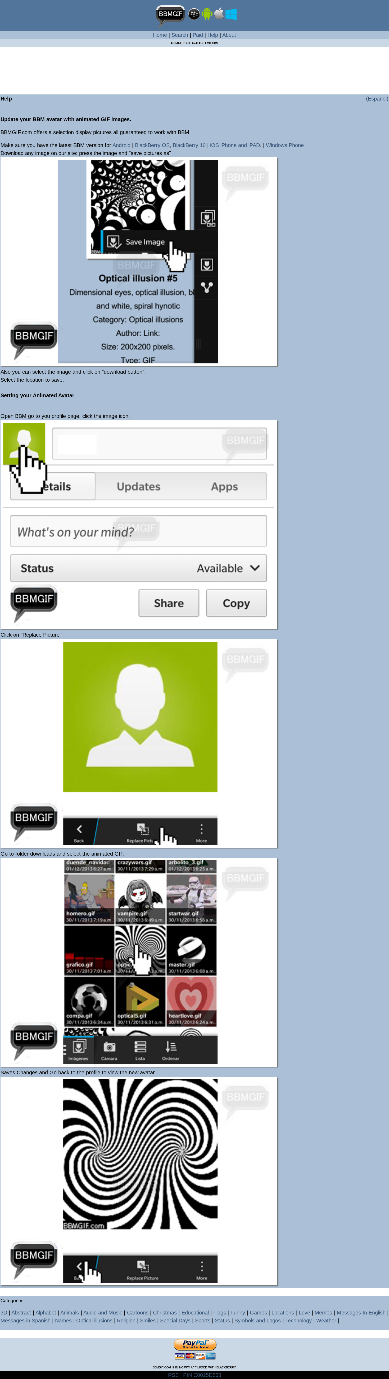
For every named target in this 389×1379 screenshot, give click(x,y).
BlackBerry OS (152, 145)
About (229, 35)
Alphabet (45, 1313)
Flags (219, 1313)
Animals (69, 1313)
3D (4, 1313)
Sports (202, 1320)
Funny (237, 1313)
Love (304, 1313)
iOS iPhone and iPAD (235, 145)
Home (160, 35)
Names (63, 1320)
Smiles (148, 1320)
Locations (283, 1313)
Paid (198, 35)
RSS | (175, 1375)
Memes (323, 1313)
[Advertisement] (194, 67)
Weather (326, 1320)
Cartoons (137, 1313)
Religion (126, 1320)
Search (179, 35)
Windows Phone (285, 145)
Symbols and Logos (257, 1320)
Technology (298, 1320)
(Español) (377, 99)
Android (122, 145)
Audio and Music (102, 1313)
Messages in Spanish (26, 1320)
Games (258, 1313)
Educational (195, 1313)
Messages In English (361, 1313)
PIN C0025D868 (201, 1375)
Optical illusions (94, 1320)
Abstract (21, 1313)
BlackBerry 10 (189, 145)
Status (222, 1320)
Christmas (165, 1313)
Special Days (175, 1320)
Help (212, 35)
